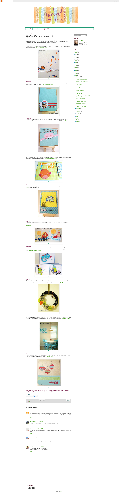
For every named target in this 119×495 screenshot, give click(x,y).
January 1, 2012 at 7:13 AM (38, 428)
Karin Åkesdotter (33, 446)
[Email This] (39, 400)
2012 (76, 73)
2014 (76, 70)
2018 (76, 64)
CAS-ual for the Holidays (80, 82)
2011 (76, 75)
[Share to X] (42, 400)
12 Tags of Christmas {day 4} (81, 101)
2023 (76, 56)
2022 (76, 57)
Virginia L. (31, 437)
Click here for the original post (35, 250)
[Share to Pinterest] (44, 400)
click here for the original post (51, 158)
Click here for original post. (47, 84)
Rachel (82, 40)
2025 (76, 52)
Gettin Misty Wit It (79, 93)
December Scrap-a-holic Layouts (82, 81)
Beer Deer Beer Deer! (80, 92)
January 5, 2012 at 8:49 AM (42, 446)
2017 (76, 65)
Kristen (31, 428)
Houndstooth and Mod (80, 90)
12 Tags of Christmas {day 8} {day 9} (83, 95)
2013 (76, 72)
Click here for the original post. (41, 47)
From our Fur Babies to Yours (81, 79)
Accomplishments (37, 29)
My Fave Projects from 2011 (81, 78)
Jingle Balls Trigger (79, 96)
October (77, 110)
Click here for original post (59, 282)
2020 (76, 60)
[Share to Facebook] (43, 400)
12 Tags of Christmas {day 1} (81, 106)
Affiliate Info (46, 29)
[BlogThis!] (40, 400)
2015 (76, 68)
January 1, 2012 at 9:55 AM (39, 437)
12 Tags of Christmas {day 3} (81, 103)
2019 (76, 62)
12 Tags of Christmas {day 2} (81, 104)
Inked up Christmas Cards (81, 88)
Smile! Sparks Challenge (80, 98)
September (78, 111)
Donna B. (31, 411)
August (77, 113)
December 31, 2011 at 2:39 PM (39, 411)
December (78, 76)
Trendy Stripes (79, 84)
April (77, 119)
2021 (76, 59)
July (77, 114)
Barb (30, 421)
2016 (76, 67)
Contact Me (29, 29)
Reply (31, 417)
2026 (76, 51)
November (78, 108)
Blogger (61, 491)
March (77, 121)
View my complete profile (84, 46)
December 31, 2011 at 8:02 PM (37, 421)
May (77, 118)
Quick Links (54, 29)
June (77, 116)
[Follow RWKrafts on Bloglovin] (32, 396)
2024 (76, 54)
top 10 (30, 401)
